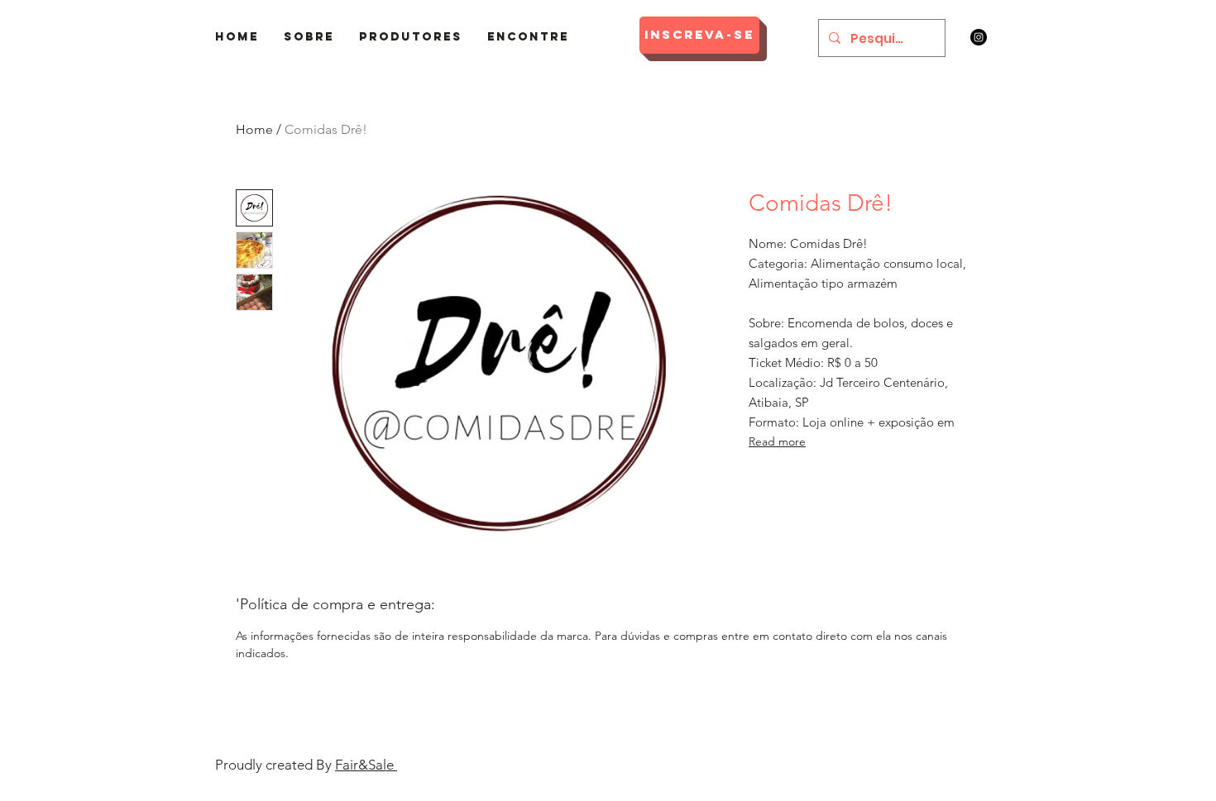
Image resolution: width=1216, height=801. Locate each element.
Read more (777, 441)
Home (254, 129)
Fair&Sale (366, 764)
